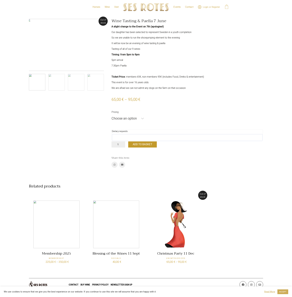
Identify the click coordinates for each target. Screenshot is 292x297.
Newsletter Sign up (121, 284)
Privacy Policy (100, 284)
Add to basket (142, 144)
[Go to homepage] (146, 7)
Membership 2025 (56, 253)
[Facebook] (243, 284)
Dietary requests (120, 131)
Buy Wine (85, 284)
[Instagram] (251, 284)
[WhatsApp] (114, 165)
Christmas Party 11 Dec (175, 253)
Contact (73, 284)
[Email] (122, 165)
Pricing (115, 112)
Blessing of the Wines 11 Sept (116, 253)
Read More (269, 291)
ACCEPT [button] (282, 291)
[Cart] (226, 7)
